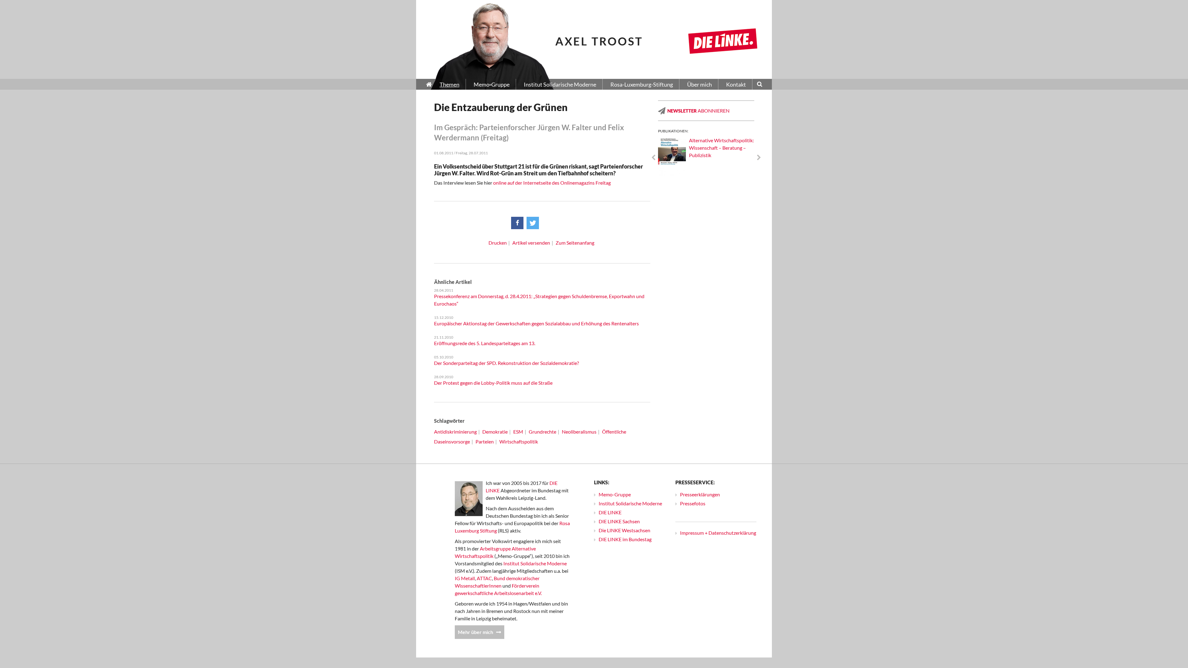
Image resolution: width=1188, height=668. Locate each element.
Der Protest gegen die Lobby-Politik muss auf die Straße (493, 383)
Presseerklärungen (700, 494)
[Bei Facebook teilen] (517, 223)
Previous (653, 158)
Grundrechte (542, 432)
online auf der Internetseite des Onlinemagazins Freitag (552, 183)
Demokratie (495, 432)
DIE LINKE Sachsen (619, 521)
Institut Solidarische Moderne (535, 563)
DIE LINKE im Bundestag (625, 539)
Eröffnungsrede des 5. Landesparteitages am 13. (484, 343)
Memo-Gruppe (615, 494)
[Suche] (759, 85)
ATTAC (484, 578)
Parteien (485, 441)
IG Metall (465, 578)
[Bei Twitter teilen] (533, 223)
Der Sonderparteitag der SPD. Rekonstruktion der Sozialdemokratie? (506, 363)
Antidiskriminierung (455, 432)
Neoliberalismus (579, 432)
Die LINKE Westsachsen (624, 530)
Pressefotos (692, 503)
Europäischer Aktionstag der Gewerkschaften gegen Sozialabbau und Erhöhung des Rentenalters (536, 323)
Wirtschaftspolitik (518, 441)
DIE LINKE (610, 512)
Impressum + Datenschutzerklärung (718, 533)
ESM (518, 432)
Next (759, 158)
